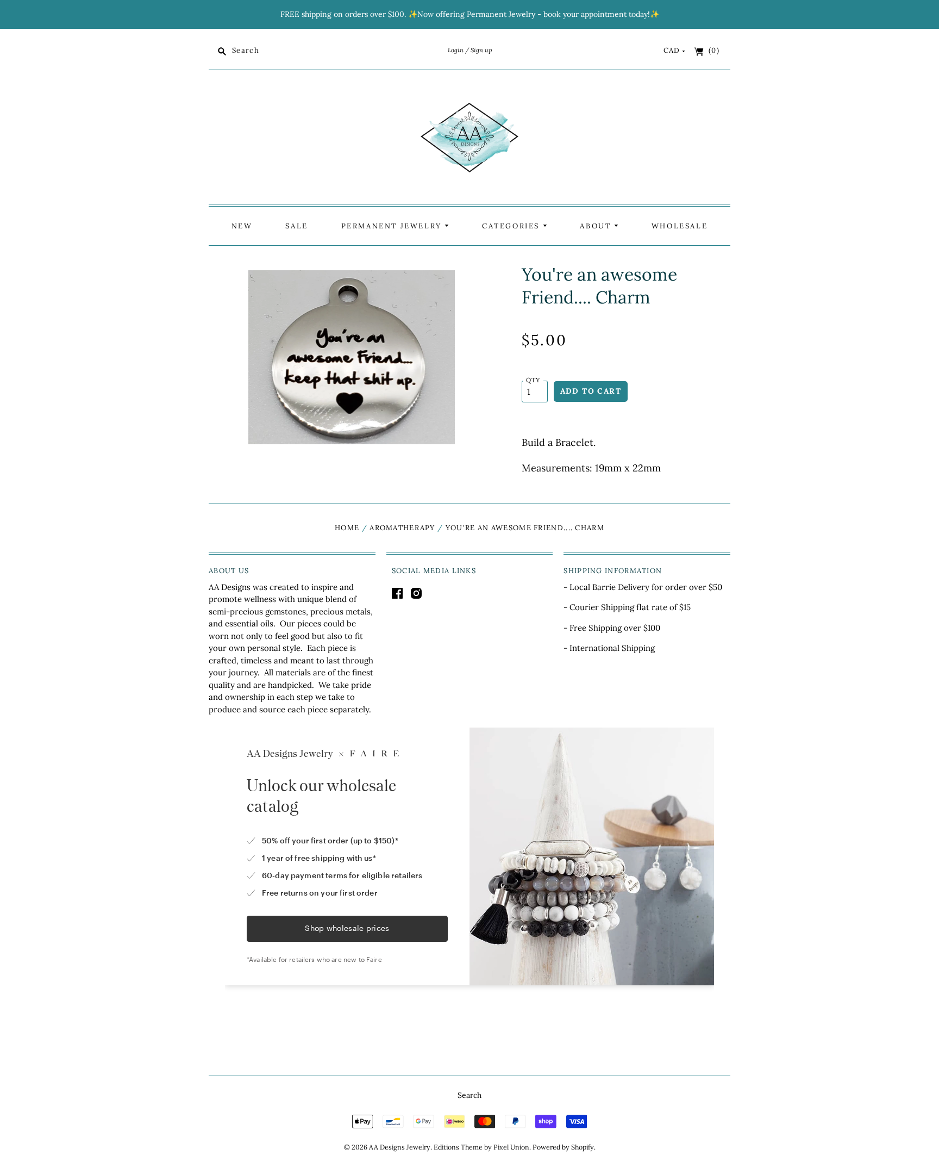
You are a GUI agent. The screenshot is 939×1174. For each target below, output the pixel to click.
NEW (242, 226)
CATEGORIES (512, 226)
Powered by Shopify (563, 1147)
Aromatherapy (402, 527)
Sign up (481, 50)
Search (469, 1095)
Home (347, 527)
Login (456, 50)
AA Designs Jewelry (399, 1147)
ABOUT (597, 226)
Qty (533, 380)
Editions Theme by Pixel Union (481, 1147)
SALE (296, 226)
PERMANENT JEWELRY (393, 226)
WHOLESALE (680, 226)
